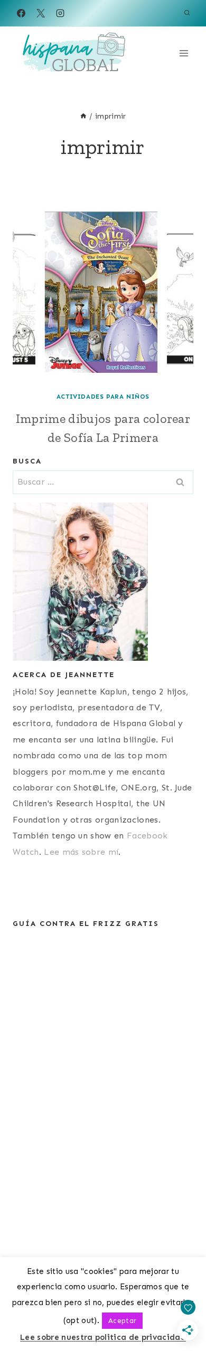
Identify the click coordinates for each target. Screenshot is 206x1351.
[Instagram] (60, 13)
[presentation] (103, 292)
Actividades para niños (103, 396)
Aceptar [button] (122, 1321)
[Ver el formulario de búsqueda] (187, 13)
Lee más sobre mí (81, 852)
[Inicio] (83, 116)
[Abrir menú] (183, 53)
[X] (40, 13)
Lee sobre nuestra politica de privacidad (103, 1337)
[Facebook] (21, 13)
